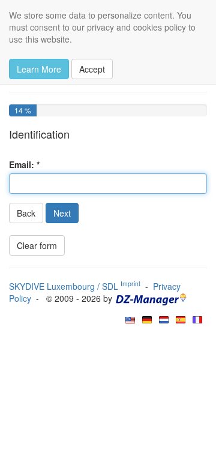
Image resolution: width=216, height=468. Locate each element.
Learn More (39, 69)
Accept (92, 69)
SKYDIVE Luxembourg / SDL (74, 286)
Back (26, 213)
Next (62, 213)
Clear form (37, 245)
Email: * (24, 164)
